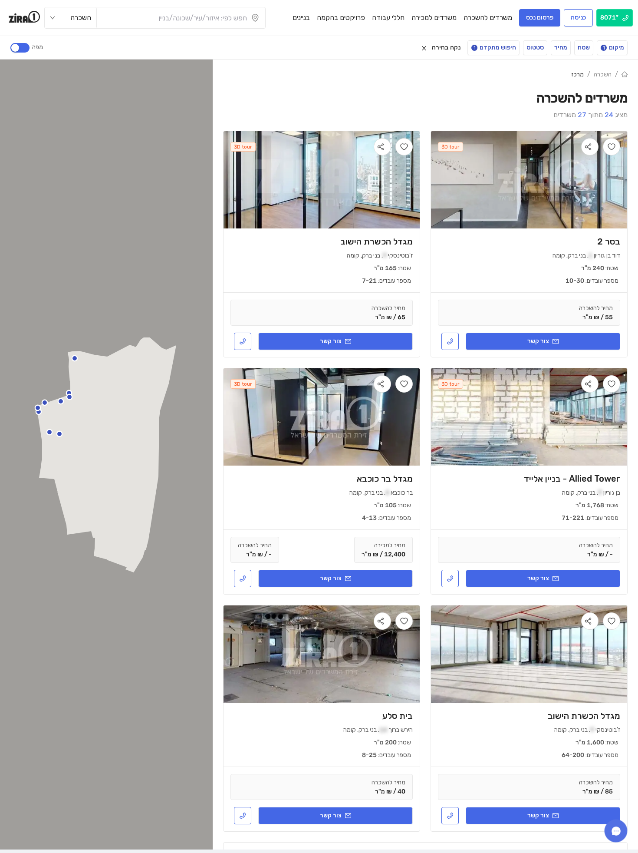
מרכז (577, 74)
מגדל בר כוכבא (385, 478)
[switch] (20, 48)
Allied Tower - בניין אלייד (572, 478)
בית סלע (397, 716)
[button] (60, 401)
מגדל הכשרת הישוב (376, 241)
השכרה (603, 74)
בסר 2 (608, 241)
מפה (37, 47)
